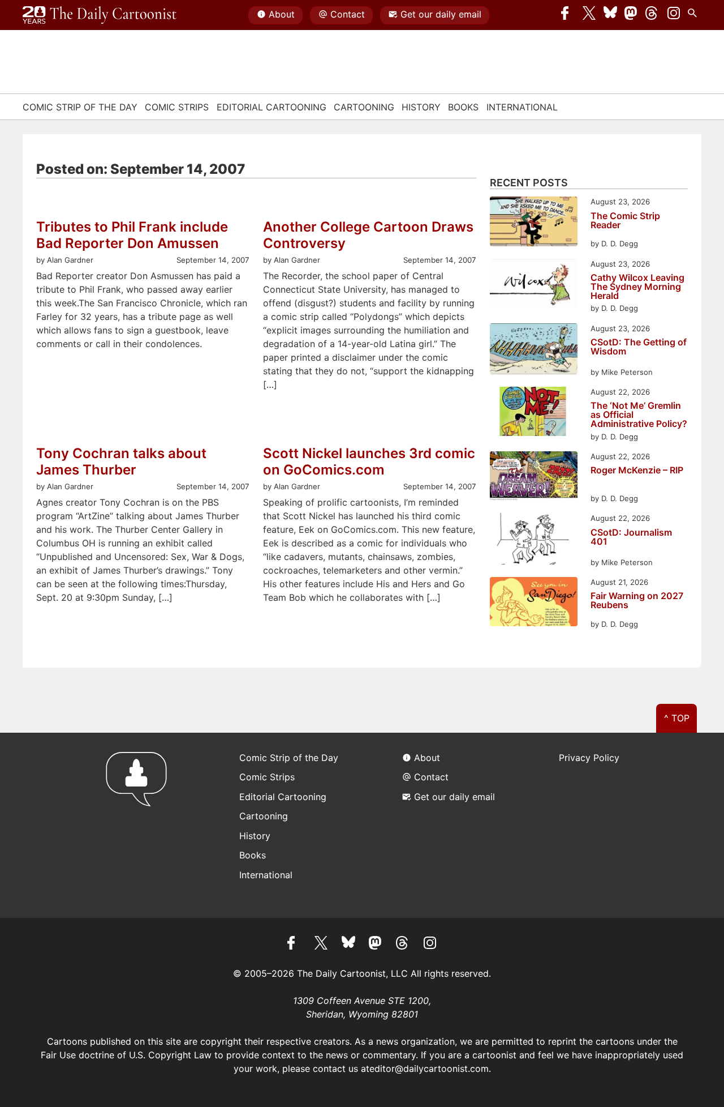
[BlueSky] (610, 15)
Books (463, 107)
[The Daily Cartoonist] (99, 15)
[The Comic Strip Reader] (534, 222)
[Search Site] (694, 15)
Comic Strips (177, 107)
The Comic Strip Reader (625, 220)
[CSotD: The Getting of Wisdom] (534, 350)
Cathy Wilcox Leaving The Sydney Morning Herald (637, 286)
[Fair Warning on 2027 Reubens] (534, 603)
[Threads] (652, 15)
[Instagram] (673, 15)
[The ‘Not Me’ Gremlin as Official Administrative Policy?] (534, 413)
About (282, 14)
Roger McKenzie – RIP (637, 470)
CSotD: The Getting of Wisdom (639, 347)
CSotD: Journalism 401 (631, 537)
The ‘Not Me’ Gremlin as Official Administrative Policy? (639, 414)
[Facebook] (568, 15)
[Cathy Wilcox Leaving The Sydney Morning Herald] (534, 285)
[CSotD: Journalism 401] (534, 540)
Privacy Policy (589, 757)
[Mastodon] (631, 15)
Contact (347, 14)
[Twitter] (589, 15)
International (522, 107)
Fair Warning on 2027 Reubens (637, 600)
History (421, 107)
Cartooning (364, 107)
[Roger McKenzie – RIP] (534, 477)
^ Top (676, 718)
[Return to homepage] (140, 825)
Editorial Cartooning (271, 107)
